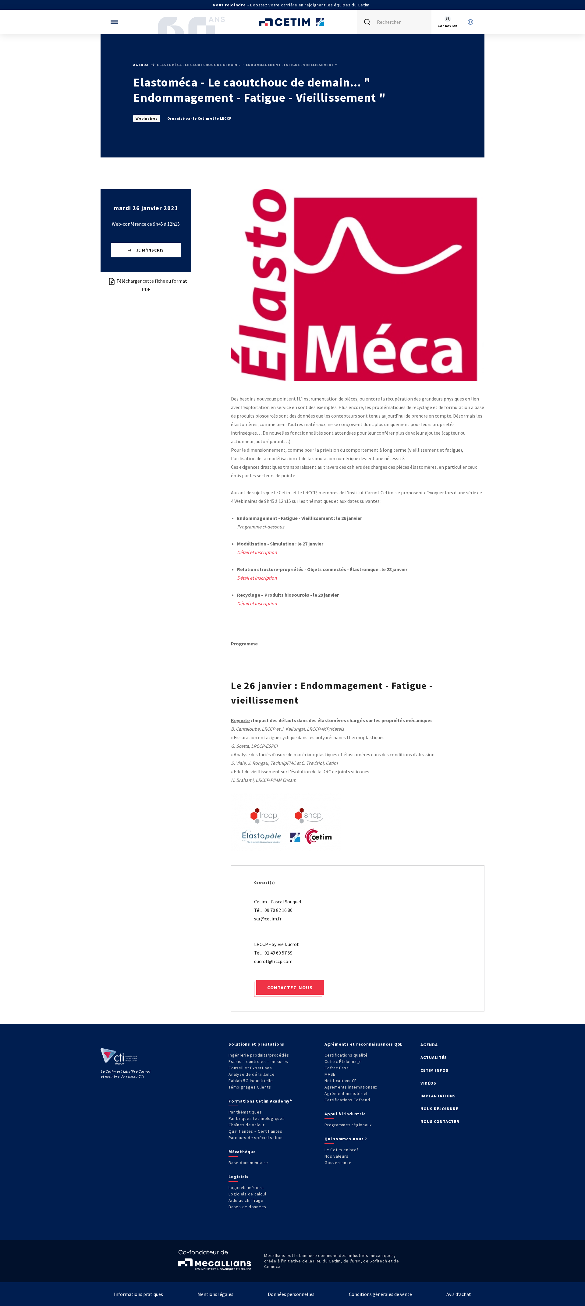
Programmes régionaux (348, 1125)
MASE (329, 1074)
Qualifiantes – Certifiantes (255, 1131)
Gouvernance (337, 1162)
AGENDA (429, 1044)
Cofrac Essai (337, 1068)
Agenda (141, 64)
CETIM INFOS (434, 1070)
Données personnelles (291, 1294)
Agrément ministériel (345, 1093)
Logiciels (239, 1176)
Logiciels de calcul (247, 1194)
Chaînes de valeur (247, 1125)
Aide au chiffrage (246, 1200)
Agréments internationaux (350, 1087)
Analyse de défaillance (252, 1074)
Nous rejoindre (229, 5)
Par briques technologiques (257, 1118)
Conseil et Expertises (250, 1068)
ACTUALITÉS (433, 1057)
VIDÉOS (428, 1083)
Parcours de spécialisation (256, 1137)
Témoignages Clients (250, 1087)
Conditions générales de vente (380, 1294)
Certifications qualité (346, 1055)
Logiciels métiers (246, 1187)
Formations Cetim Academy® (260, 1101)
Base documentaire (248, 1162)
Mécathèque (242, 1151)
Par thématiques (245, 1112)
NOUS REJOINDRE (439, 1108)
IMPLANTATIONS (438, 1096)
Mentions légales (215, 1294)
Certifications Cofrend (347, 1100)
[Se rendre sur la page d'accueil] (292, 22)
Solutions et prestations (256, 1044)
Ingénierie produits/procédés (259, 1055)
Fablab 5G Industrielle (251, 1080)
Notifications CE (340, 1080)
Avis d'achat (458, 1294)
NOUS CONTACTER (439, 1121)
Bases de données (247, 1206)
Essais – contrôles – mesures (258, 1061)
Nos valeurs (336, 1156)
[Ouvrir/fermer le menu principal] (114, 22)
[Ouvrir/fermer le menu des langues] (470, 22)
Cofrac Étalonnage (343, 1061)
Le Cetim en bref (341, 1149)
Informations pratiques (138, 1294)
